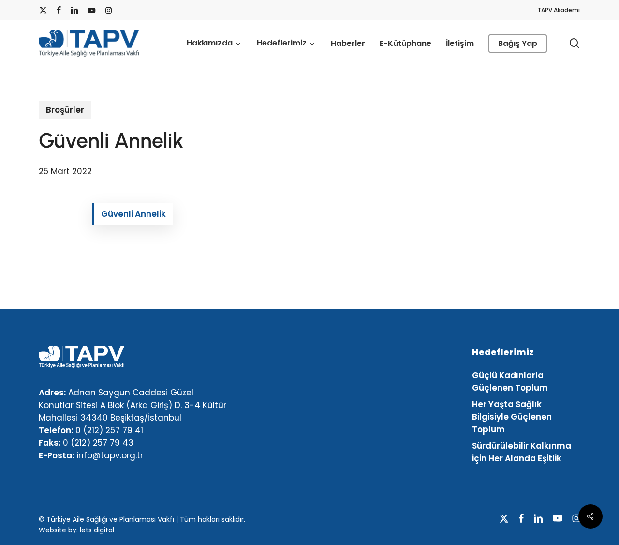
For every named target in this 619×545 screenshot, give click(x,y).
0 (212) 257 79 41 (109, 430)
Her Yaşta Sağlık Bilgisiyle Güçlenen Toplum (512, 416)
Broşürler (65, 110)
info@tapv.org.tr (109, 455)
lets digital (97, 530)
